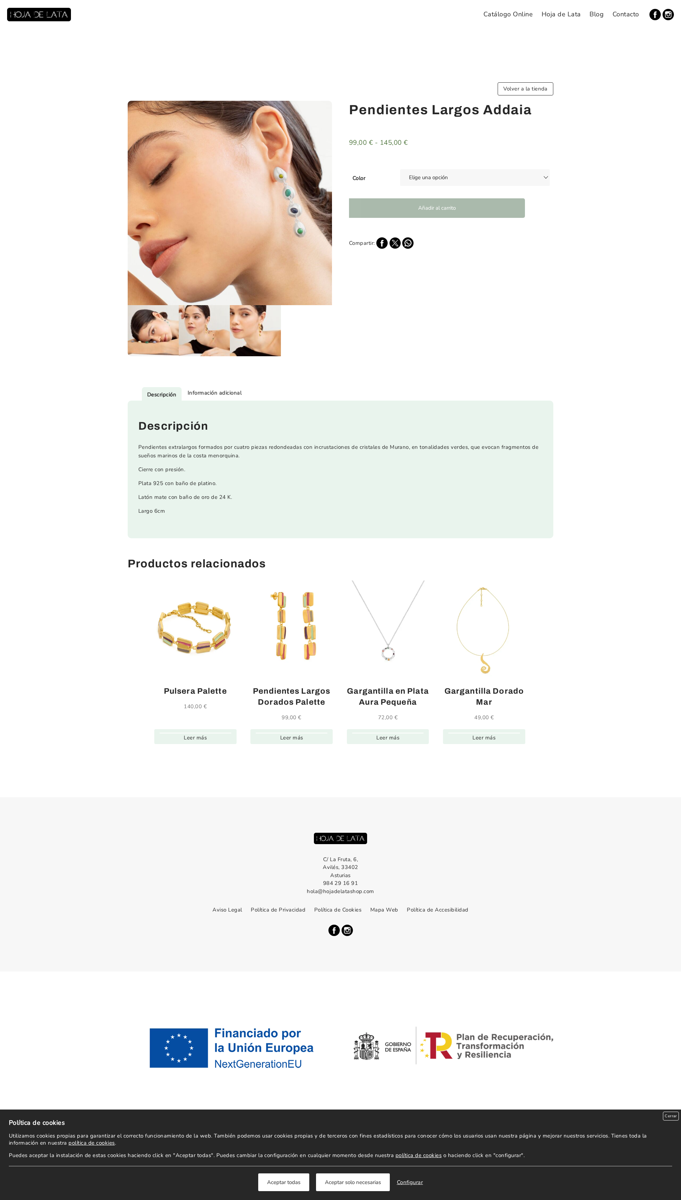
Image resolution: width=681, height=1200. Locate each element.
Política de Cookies (337, 909)
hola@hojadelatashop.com (340, 891)
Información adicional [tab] (215, 392)
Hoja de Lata (561, 14)
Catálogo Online (508, 14)
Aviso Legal (227, 909)
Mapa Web (384, 909)
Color (359, 178)
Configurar (410, 1182)
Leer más (195, 737)
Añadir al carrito (437, 207)
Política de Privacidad (278, 909)
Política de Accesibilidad (437, 909)
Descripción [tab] (161, 394)
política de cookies (91, 1142)
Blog (596, 14)
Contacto (626, 14)
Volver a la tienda (525, 88)
